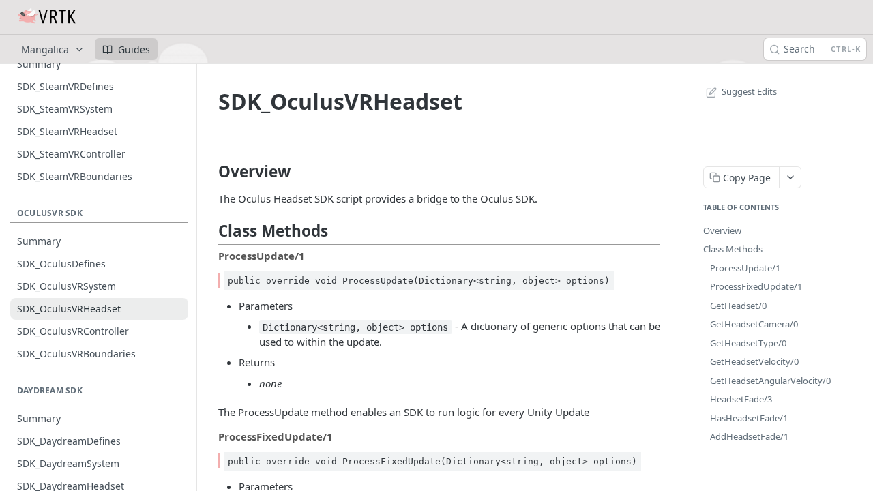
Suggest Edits (749, 91)
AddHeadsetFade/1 (749, 436)
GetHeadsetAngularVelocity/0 (770, 380)
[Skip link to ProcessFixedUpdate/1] (209, 436)
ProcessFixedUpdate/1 (756, 286)
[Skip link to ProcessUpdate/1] (209, 256)
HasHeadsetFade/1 (749, 418)
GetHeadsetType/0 (748, 343)
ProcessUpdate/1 (745, 268)
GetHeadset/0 (738, 305)
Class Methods (733, 249)
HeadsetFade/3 (741, 399)
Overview (722, 230)
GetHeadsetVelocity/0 (754, 361)
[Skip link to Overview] (209, 172)
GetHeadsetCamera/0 (754, 324)
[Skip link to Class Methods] (209, 231)
